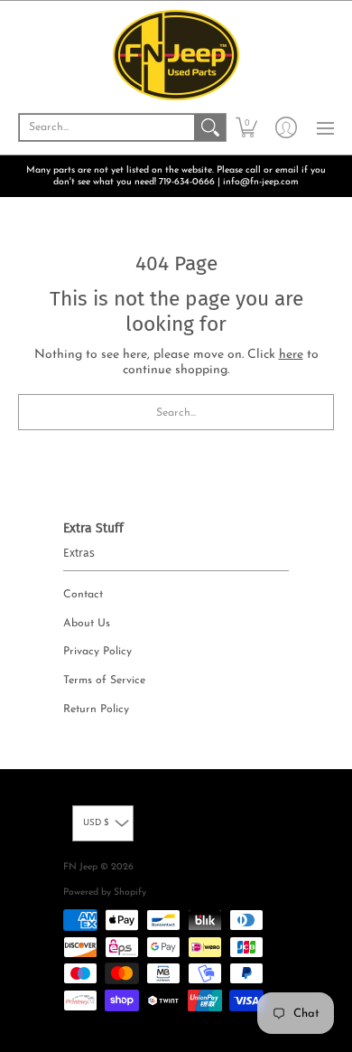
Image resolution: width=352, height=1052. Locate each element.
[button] (246, 127)
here (291, 355)
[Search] (210, 127)
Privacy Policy (97, 651)
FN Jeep (80, 867)
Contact (83, 594)
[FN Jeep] (176, 55)
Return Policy (96, 709)
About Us (86, 623)
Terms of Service (104, 680)
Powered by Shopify (104, 892)
